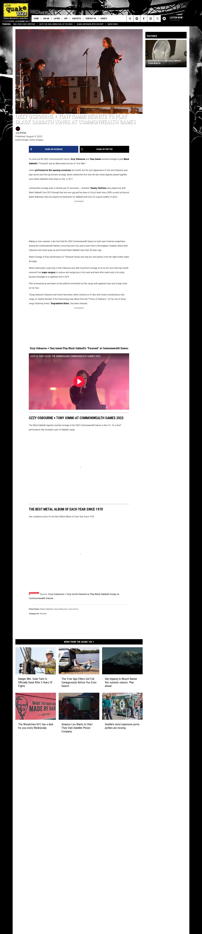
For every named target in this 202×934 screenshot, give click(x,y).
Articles (43, 614)
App (65, 18)
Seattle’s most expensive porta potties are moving (122, 726)
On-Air (46, 18)
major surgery (49, 272)
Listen (57, 18)
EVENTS (104, 18)
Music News (113, 24)
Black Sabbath (46, 609)
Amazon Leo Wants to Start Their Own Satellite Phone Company (76, 728)
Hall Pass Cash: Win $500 (24, 24)
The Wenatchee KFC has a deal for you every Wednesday (35, 726)
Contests (76, 18)
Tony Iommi (95, 159)
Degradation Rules (60, 303)
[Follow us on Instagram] (150, 18)
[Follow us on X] (157, 18)
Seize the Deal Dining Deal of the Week (56, 24)
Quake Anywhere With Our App (90, 24)
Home (36, 18)
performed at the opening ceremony (53, 170)
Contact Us (90, 18)
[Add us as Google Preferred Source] (136, 18)
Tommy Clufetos (98, 188)
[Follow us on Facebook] (143, 18)
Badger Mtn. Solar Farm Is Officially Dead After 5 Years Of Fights (35, 682)
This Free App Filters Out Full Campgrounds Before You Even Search (78, 682)
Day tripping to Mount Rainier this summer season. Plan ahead (121, 682)
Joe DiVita (20, 132)
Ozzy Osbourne (78, 159)
